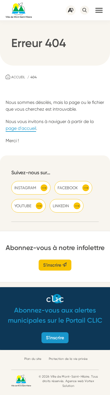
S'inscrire (52, 265)
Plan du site (32, 359)
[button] (99, 10)
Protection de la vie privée (68, 359)
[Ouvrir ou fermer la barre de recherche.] (84, 10)
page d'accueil (21, 128)
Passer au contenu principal (28, 2)
